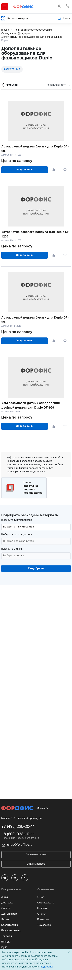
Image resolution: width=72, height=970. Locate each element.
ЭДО (4, 947)
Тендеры (6, 936)
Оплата (5, 908)
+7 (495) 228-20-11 (18, 827)
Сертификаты (45, 903)
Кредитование (9, 925)
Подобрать (36, 568)
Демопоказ (44, 925)
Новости (42, 908)
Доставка (7, 903)
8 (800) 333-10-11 (19, 834)
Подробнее (46, 967)
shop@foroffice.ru (19, 844)
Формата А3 (11, 69)
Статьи (41, 914)
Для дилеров (9, 914)
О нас (40, 897)
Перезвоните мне (36, 854)
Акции (5, 897)
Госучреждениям (11, 930)
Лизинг (5, 919)
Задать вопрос (36, 864)
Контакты (43, 919)
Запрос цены (24, 170)
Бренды (6, 942)
